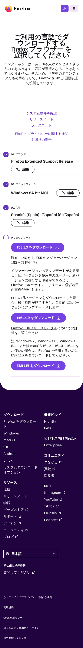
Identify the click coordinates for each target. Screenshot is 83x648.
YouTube (51, 499)
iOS (6, 447)
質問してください (17, 572)
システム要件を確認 (41, 113)
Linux (8, 460)
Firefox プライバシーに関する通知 (41, 134)
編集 (25, 169)
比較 (6, 489)
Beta (48, 428)
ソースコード (41, 125)
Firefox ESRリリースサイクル (34, 328)
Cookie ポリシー (13, 617)
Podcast (51, 520)
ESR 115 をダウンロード (35, 366)
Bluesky (50, 513)
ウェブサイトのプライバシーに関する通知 (27, 597)
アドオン (10, 523)
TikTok (49, 506)
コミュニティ (13, 530)
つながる (51, 462)
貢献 (47, 469)
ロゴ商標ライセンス (14, 638)
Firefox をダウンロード (65, 8)
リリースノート (41, 119)
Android (10, 454)
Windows (11, 433)
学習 (6, 503)
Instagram (52, 493)
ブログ (8, 537)
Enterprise (53, 445)
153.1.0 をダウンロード (35, 247)
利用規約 (8, 607)
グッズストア (13, 510)
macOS (9, 440)
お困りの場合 (41, 140)
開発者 (49, 476)
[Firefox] (18, 8)
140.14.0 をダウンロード (35, 318)
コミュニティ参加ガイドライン (21, 627)
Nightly (50, 421)
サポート (10, 516)
